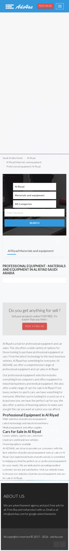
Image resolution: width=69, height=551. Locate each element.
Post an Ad (45, 5)
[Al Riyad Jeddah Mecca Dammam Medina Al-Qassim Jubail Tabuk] (34, 187)
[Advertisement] (34, 47)
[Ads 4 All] (19, 6)
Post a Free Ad (34, 326)
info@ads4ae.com (14, 513)
